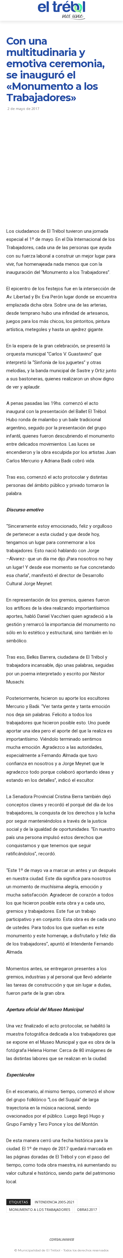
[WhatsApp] (56, 131)
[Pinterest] (41, 131)
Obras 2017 (87, 1209)
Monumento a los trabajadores (39, 1209)
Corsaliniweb (61, 1239)
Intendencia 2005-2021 (54, 1202)
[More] (71, 131)
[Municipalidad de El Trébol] (61, 10)
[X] (27, 131)
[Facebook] (12, 131)
